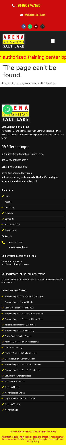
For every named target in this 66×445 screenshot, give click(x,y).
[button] (53, 41)
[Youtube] (36, 26)
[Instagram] (42, 26)
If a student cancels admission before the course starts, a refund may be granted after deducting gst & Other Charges (32, 281)
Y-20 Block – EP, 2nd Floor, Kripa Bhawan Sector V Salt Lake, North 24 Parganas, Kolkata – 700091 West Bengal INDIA (31, 132)
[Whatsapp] (30, 26)
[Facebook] (23, 26)
